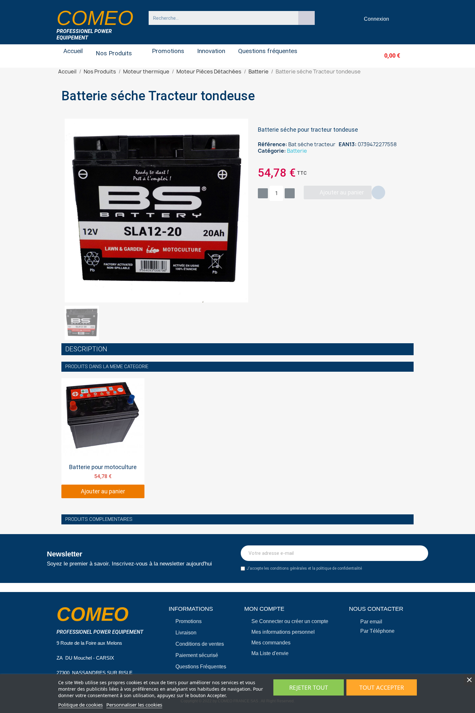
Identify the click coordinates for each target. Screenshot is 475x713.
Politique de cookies (80, 704)
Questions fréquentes (267, 51)
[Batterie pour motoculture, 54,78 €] (102, 438)
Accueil (73, 51)
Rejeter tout (308, 687)
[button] (381, 55)
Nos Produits (114, 53)
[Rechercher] (306, 18)
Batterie (297, 150)
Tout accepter (381, 687)
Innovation (211, 51)
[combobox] (220, 18)
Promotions (168, 51)
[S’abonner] (419, 553)
